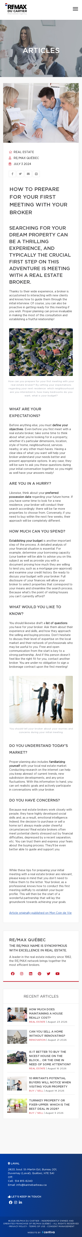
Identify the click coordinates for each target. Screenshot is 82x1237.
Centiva (48, 1232)
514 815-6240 (24, 1181)
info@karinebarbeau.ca (31, 1185)
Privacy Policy (18, 1226)
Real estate (23, 152)
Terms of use (37, 1226)
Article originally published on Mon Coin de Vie (40, 913)
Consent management (60, 1226)
